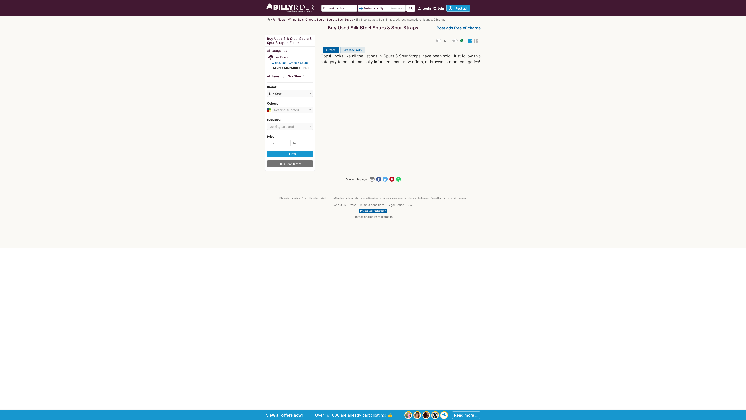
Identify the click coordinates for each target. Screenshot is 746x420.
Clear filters (290, 164)
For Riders (279, 19)
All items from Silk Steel (284, 76)
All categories (277, 50)
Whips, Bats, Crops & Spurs (306, 19)
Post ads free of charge (459, 28)
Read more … (466, 415)
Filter (289, 154)
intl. (445, 40)
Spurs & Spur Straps (340, 19)
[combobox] (290, 93)
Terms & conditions (371, 204)
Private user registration (373, 210)
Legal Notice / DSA (400, 204)
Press (352, 204)
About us (340, 204)
